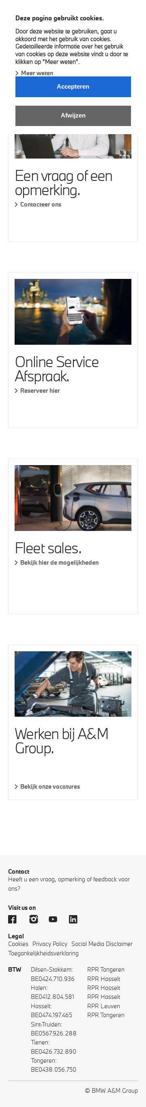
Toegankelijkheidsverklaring (43, 953)
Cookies (18, 944)
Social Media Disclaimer (102, 944)
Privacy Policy (49, 944)
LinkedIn (77, 919)
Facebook (16, 919)
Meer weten (37, 73)
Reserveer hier (40, 390)
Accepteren (73, 86)
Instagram (36, 919)
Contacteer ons (40, 204)
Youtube (57, 919)
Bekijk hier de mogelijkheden (59, 562)
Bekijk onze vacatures (50, 786)
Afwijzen (73, 115)
